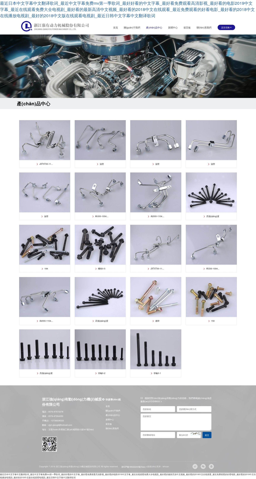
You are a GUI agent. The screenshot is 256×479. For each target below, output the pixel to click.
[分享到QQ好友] (211, 466)
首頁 (115, 27)
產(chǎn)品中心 (154, 27)
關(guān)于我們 (132, 27)
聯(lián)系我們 (204, 27)
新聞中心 (173, 27)
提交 (207, 435)
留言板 (187, 27)
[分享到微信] (203, 466)
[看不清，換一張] (195, 434)
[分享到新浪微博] (195, 466)
